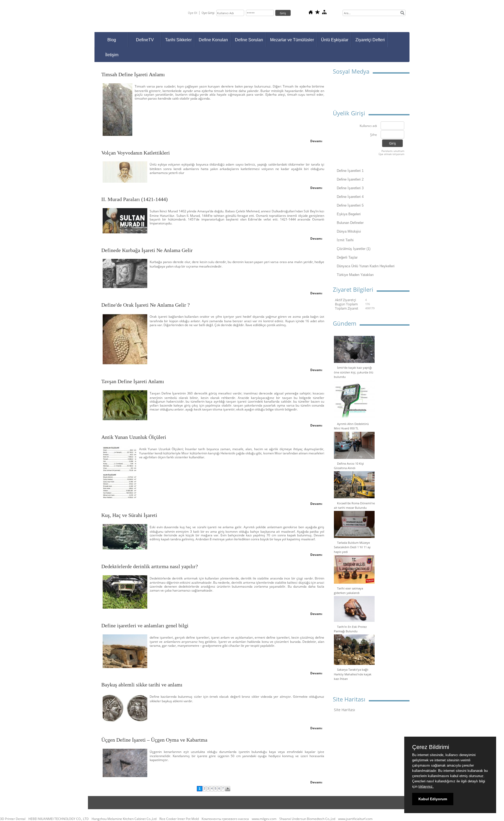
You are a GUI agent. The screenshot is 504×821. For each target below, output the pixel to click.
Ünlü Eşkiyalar (334, 40)
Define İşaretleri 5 (350, 205)
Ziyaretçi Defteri (370, 40)
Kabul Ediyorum (432, 799)
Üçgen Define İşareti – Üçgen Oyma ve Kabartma (154, 740)
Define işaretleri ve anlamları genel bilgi (144, 625)
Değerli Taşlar (347, 257)
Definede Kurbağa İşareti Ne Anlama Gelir (147, 250)
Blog (111, 40)
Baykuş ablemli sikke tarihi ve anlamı (141, 684)
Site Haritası (344, 709)
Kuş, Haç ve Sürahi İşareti (129, 515)
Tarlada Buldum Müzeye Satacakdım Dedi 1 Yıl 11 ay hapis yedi (352, 547)
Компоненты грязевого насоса (225, 819)
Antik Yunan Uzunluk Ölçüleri (133, 437)
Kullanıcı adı (368, 126)
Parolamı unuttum (392, 151)
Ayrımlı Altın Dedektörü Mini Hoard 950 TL (351, 426)
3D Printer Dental (12, 819)
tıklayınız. (426, 786)
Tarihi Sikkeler (178, 40)
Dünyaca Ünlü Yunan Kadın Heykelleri (366, 266)
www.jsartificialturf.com (355, 819)
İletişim (111, 55)
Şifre (373, 135)
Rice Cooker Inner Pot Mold (179, 819)
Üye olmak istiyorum (391, 154)
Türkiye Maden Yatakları (355, 275)
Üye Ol (192, 13)
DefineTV (145, 40)
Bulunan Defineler (350, 223)
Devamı (316, 141)
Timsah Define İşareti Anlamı (133, 74)
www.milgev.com (264, 819)
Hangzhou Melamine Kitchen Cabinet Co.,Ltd (124, 819)
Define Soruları (249, 40)
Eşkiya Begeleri (349, 214)
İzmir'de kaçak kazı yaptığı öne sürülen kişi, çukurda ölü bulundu (353, 372)
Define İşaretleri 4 (350, 197)
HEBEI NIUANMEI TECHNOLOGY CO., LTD (58, 819)
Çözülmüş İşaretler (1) (353, 249)
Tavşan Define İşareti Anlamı (132, 381)
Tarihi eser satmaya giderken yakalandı (348, 590)
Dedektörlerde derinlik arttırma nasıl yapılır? (149, 566)
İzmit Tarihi (345, 240)
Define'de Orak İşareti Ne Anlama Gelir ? (145, 305)
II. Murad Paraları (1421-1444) (134, 199)
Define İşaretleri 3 (350, 188)
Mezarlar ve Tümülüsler (292, 40)
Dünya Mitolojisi (349, 231)
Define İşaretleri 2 (350, 179)
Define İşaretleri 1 (350, 171)
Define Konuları (213, 40)
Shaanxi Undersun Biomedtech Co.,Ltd (307, 819)
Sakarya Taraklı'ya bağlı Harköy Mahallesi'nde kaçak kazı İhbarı (352, 674)
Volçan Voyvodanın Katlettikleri (135, 153)
